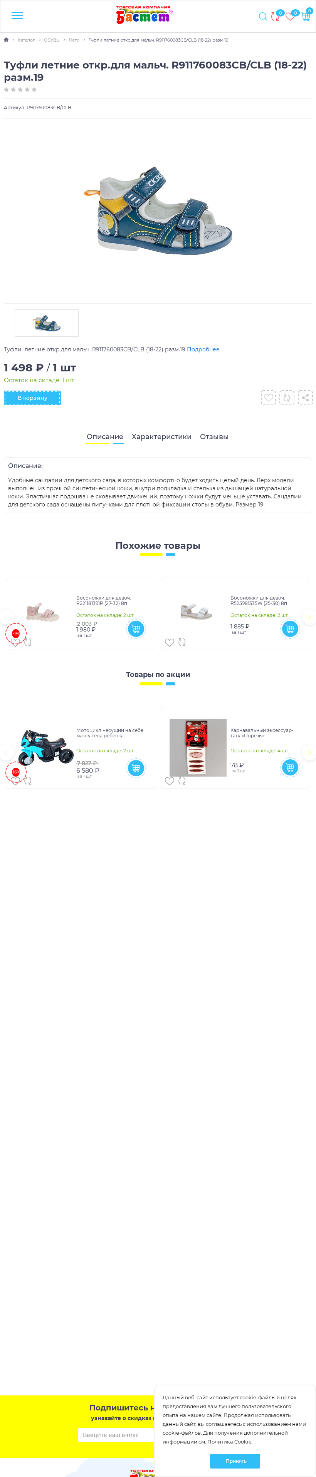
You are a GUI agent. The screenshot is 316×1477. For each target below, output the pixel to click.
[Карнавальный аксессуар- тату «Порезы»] (198, 748)
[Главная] (7, 40)
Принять (236, 1461)
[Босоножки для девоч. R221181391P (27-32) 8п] (44, 614)
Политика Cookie (229, 1442)
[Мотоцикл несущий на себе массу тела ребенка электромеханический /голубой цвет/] (44, 748)
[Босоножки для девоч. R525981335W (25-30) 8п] (198, 614)
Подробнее (203, 349)
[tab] (105, 437)
